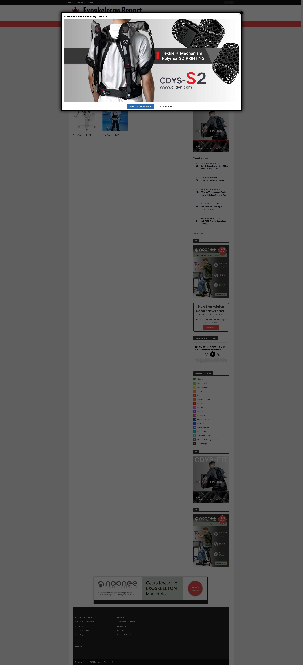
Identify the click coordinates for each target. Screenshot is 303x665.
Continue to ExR (165, 106)
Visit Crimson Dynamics (140, 106)
